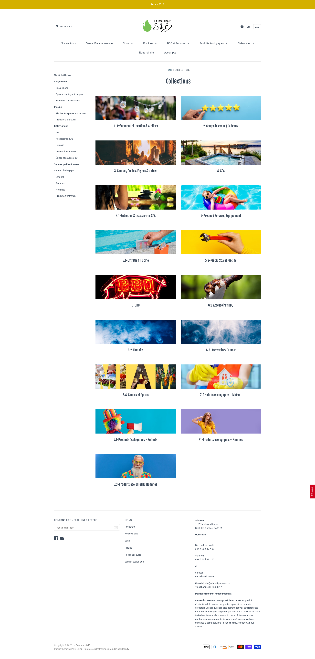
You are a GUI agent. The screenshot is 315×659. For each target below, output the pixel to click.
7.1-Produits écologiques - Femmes (221, 440)
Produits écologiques (212, 43)
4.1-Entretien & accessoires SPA (136, 216)
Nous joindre (146, 52)
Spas (126, 43)
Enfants (60, 177)
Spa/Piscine (60, 81)
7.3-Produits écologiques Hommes (135, 484)
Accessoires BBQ (64, 139)
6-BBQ (136, 305)
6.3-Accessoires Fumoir (221, 350)
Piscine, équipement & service (70, 113)
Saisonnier (244, 43)
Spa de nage (62, 88)
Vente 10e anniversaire (99, 43)
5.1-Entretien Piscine (136, 260)
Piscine (58, 107)
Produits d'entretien (66, 119)
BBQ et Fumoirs (176, 43)
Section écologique (64, 170)
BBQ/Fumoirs (61, 126)
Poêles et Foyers (133, 554)
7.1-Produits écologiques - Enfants (135, 440)
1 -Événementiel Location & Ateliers (136, 126)
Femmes (60, 183)
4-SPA (221, 171)
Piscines (148, 43)
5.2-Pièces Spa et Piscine (221, 260)
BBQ (58, 132)
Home (169, 69)
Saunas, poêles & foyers (66, 164)
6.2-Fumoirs (135, 350)
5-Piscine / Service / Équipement (220, 216)
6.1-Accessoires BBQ (220, 305)
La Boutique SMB (81, 645)
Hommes (60, 189)
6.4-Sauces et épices (136, 395)
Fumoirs (60, 145)
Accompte (170, 52)
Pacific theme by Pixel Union (68, 649)
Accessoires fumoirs (66, 151)
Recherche (130, 526)
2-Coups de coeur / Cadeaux (220, 126)
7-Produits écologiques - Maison (220, 395)
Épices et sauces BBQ (67, 158)
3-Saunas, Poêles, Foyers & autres (135, 171)
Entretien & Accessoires (68, 100)
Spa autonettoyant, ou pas (69, 94)
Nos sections (68, 43)
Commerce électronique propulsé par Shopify (106, 649)
